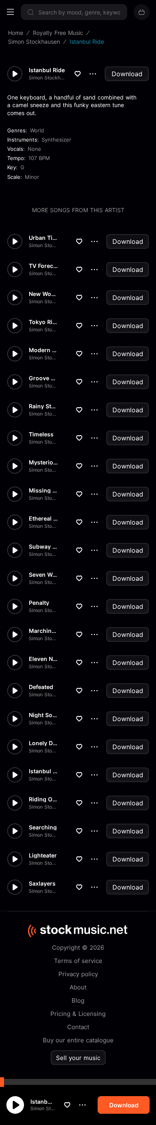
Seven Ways (43, 575)
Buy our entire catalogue (78, 1040)
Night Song (43, 715)
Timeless (41, 434)
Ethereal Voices (43, 518)
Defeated (41, 687)
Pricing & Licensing (78, 1014)
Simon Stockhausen (42, 1108)
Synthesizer (56, 139)
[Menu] (10, 12)
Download (127, 74)
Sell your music (78, 1058)
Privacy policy (78, 974)
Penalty (39, 603)
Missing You (43, 490)
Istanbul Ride (42, 1101)
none (34, 149)
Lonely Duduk (43, 743)
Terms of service (78, 961)
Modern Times (43, 350)
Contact (78, 1027)
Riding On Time (43, 799)
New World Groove (43, 294)
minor (32, 177)
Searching (43, 827)
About (78, 987)
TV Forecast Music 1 (43, 266)
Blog (78, 1000)
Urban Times (43, 238)
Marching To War (43, 631)
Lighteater (43, 855)
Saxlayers (42, 883)
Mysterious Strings (43, 462)
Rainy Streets (43, 406)
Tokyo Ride (43, 322)
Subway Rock (43, 546)
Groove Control (43, 378)
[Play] (15, 1105)
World (37, 130)
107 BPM (39, 158)
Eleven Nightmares (43, 659)
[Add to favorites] (67, 1105)
